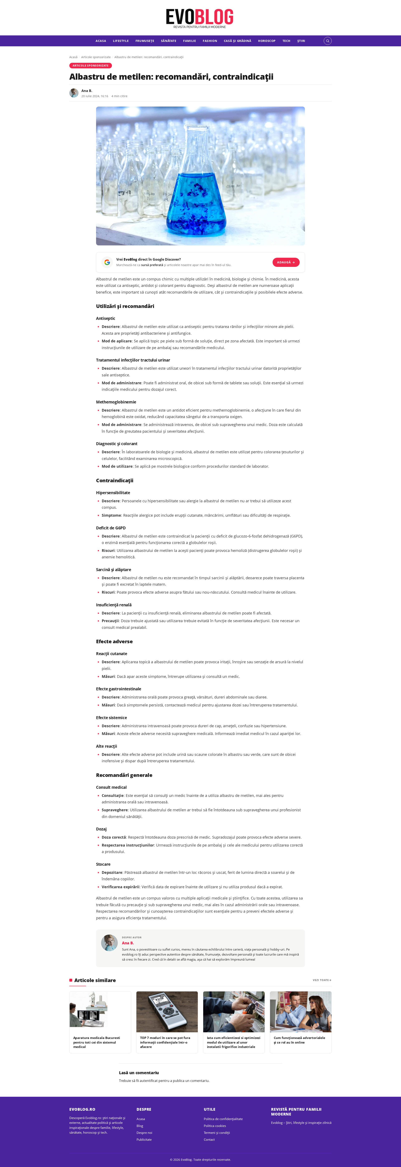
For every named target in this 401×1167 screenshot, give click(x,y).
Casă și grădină (237, 41)
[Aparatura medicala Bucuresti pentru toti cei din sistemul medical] (100, 1011)
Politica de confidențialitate (223, 1119)
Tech (287, 41)
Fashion (210, 41)
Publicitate (144, 1139)
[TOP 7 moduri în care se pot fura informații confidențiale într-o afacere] (167, 1011)
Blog (140, 1126)
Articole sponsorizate (96, 57)
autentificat (149, 1080)
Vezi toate (321, 980)
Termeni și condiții (217, 1133)
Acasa (101, 41)
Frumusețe (145, 41)
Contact (209, 1139)
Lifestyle (121, 41)
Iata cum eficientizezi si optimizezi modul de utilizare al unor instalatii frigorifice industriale (234, 1042)
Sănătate (168, 41)
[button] (328, 41)
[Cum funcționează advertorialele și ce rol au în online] (300, 1011)
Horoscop (267, 41)
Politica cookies (215, 1126)
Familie (189, 41)
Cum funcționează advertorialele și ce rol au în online (299, 1040)
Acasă (73, 57)
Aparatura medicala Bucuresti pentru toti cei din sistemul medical (96, 1042)
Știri (301, 41)
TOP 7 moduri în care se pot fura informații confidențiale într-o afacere (165, 1042)
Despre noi (144, 1133)
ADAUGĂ (286, 262)
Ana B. (86, 90)
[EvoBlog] (200, 18)
